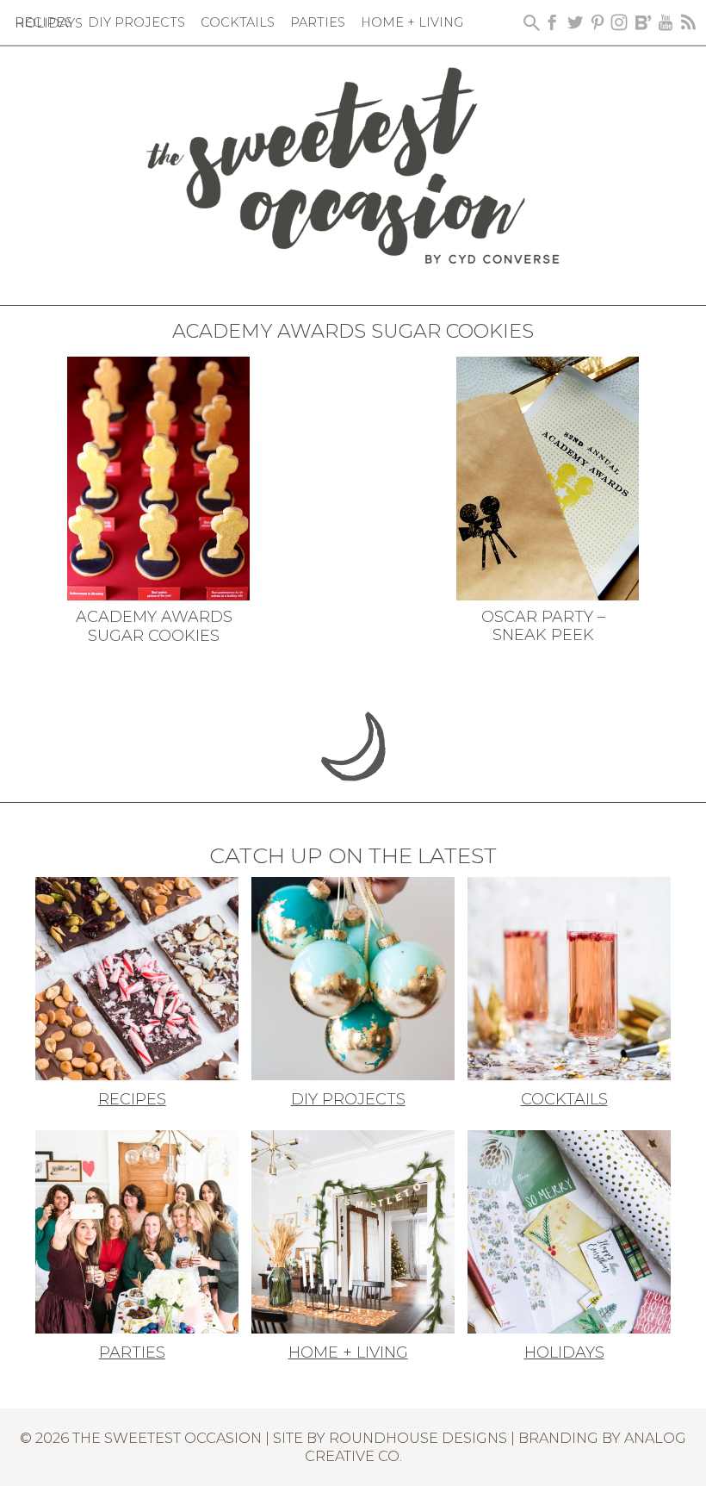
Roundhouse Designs (418, 1437)
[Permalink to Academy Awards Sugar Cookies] (159, 477)
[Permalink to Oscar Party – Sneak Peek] (548, 476)
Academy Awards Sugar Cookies (154, 626)
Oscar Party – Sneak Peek (543, 626)
